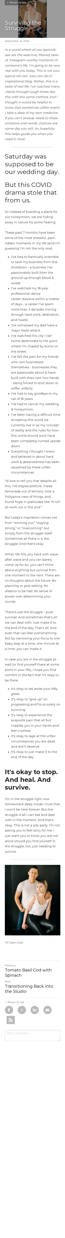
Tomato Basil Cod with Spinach (28, 973)
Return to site (17, 2)
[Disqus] (32, 1089)
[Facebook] (9, 1010)
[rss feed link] (11, 1020)
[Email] (47, 1010)
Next (8, 981)
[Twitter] (22, 1010)
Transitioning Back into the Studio (29, 989)
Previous (10, 965)
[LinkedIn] (35, 1010)
